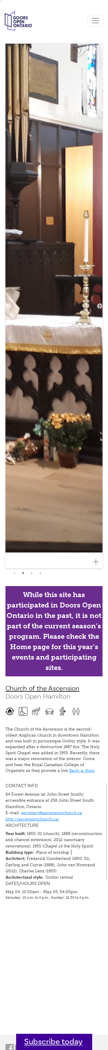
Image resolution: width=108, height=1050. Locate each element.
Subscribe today (53, 1042)
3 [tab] (32, 573)
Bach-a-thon (81, 770)
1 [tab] (14, 573)
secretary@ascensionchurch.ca (51, 812)
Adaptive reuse (9, 711)
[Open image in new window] (98, 561)
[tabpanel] (54, 306)
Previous (8, 306)
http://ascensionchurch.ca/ (32, 819)
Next (100, 306)
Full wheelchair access (23, 711)
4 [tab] (40, 573)
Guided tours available (36, 711)
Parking (49, 711)
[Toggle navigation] (95, 20)
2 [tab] (23, 573)
